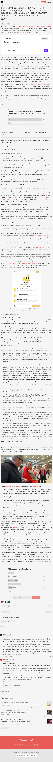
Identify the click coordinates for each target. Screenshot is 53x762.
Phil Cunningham (9, 486)
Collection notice (35, 752)
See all (4, 728)
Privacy (25, 752)
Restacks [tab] (10, 621)
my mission (39, 561)
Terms (29, 752)
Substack (20, 759)
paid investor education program (29, 263)
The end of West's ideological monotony (12, 719)
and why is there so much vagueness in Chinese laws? (14, 712)
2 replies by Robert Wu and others (12, 685)
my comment (25, 32)
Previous (6, 612)
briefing (3, 5)
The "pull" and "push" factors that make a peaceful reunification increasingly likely (20, 704)
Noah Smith (19, 26)
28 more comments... (4, 691)
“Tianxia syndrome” (8, 544)
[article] (26, 704)
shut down (36, 164)
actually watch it (17, 527)
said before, (6, 247)
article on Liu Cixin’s (28, 26)
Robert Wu (6, 18)
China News (18, 486)
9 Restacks (17, 602)
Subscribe (43, 2)
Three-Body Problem (39, 26)
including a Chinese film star (41, 235)
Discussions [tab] (11, 698)
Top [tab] (3, 698)
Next (47, 612)
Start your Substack (23, 755)
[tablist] (7, 621)
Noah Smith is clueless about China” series (24, 90)
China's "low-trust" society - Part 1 (10, 711)
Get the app (33, 755)
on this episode (36, 486)
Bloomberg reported (16, 180)
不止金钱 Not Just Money (32, 309)
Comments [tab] (4, 621)
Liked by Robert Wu (8, 636)
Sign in (49, 2)
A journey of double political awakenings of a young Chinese (15, 721)
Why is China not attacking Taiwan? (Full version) (14, 702)
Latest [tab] (6, 698)
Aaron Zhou (11, 263)
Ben (4, 634)
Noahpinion (48, 26)
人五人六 (5, 659)
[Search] (50, 698)
